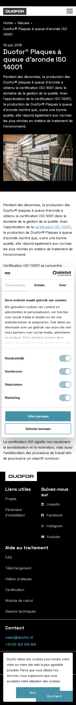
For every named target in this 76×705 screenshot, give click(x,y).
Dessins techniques (20, 611)
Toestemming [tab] (15, 285)
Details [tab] (39, 285)
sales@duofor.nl (19, 637)
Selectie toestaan (38, 429)
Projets (10, 499)
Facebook (54, 515)
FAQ (8, 557)
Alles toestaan (38, 416)
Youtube (53, 537)
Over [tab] (62, 285)
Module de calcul (19, 600)
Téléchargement (18, 568)
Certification (14, 590)
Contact (54, 696)
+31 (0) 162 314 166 (20, 644)
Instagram (54, 526)
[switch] (65, 371)
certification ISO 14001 (53, 227)
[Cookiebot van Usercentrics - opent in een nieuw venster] (53, 273)
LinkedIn (53, 504)
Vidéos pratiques (18, 579)
